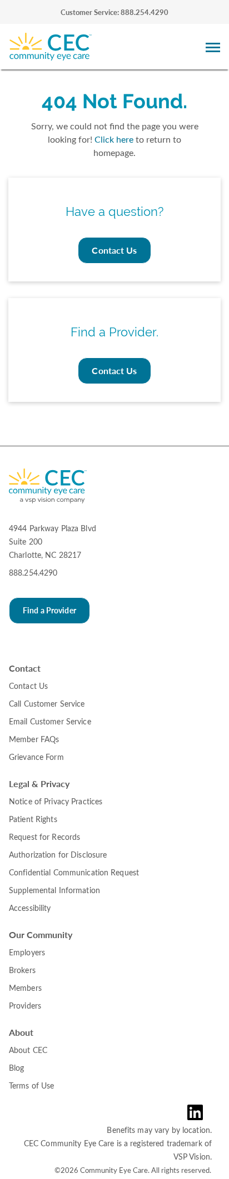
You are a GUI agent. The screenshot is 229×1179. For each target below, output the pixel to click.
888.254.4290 (33, 572)
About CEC (28, 1050)
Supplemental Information (54, 890)
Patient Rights (33, 819)
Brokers (22, 970)
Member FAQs (34, 739)
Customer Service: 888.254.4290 (114, 12)
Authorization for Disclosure (58, 854)
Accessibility (30, 908)
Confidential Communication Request (74, 872)
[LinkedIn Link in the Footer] (201, 1112)
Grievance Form (36, 757)
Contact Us (114, 250)
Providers (25, 1005)
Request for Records (44, 837)
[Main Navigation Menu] (213, 47)
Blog (16, 1067)
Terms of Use (31, 1085)
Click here (113, 139)
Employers (27, 952)
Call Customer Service (47, 703)
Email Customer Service (50, 721)
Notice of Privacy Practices (55, 801)
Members (25, 987)
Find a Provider (49, 610)
